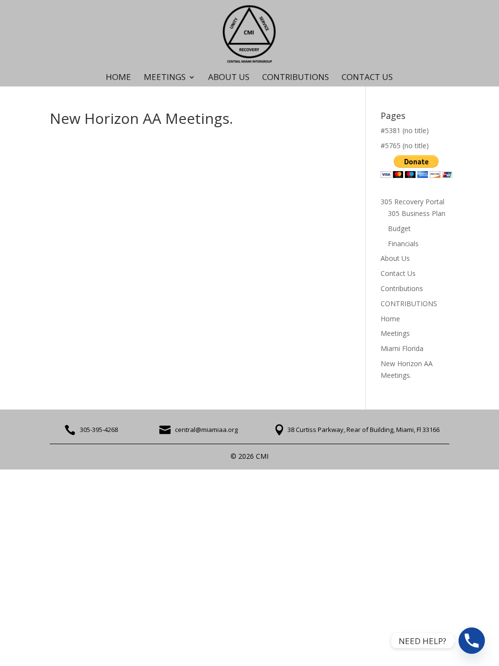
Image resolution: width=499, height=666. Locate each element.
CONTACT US (367, 78)
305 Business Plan (416, 213)
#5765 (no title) (405, 145)
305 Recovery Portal (412, 201)
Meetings (395, 333)
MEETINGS (165, 78)
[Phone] (472, 640)
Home (118, 78)
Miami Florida (402, 348)
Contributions (402, 288)
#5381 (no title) (405, 130)
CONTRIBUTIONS (295, 78)
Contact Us (398, 273)
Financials (403, 243)
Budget (399, 228)
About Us (229, 78)
